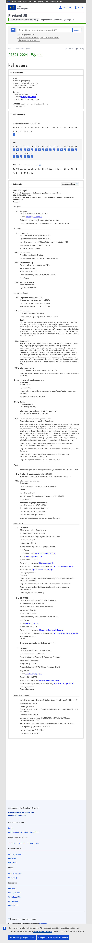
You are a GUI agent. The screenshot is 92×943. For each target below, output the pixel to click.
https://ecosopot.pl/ (46, 563)
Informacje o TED (14, 873)
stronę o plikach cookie (42, 931)
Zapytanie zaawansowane (49, 37)
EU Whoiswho (13, 901)
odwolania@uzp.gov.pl (33, 674)
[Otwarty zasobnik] (11, 65)
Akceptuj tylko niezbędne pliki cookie (53, 938)
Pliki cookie (12, 858)
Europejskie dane (14, 893)
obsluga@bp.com (31, 623)
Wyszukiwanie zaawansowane (28, 37)
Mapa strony (12, 878)
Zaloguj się (66, 7)
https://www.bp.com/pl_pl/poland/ (51, 630)
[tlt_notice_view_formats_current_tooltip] (77, 184)
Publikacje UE (13, 905)
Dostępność (12, 862)
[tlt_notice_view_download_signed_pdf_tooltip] (14, 134)
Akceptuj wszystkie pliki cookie (22, 938)
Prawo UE (11, 889)
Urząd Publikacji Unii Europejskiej (21, 812)
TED (10, 49)
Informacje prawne (15, 854)
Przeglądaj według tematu (27, 40)
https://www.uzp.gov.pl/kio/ (49, 680)
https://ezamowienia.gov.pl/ (63, 566)
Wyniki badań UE (14, 897)
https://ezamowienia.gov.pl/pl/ (44, 553)
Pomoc (10, 828)
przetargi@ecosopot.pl (28, 97)
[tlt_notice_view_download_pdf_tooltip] (14, 149)
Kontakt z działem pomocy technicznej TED (23, 832)
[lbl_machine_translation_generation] (40, 165)
